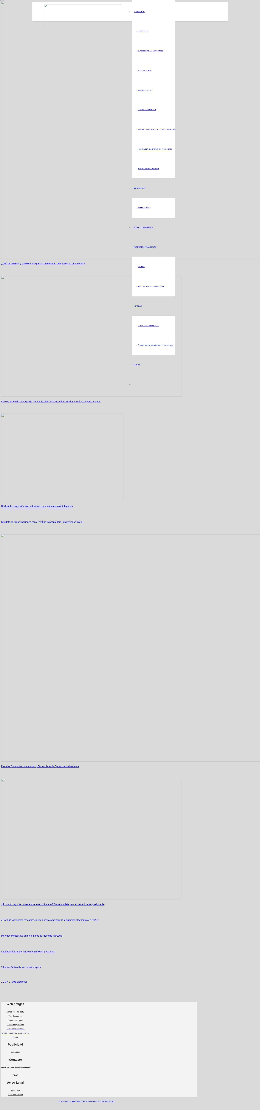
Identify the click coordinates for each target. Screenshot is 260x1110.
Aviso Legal (15, 1090)
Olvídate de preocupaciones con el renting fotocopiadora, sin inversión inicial (42, 522)
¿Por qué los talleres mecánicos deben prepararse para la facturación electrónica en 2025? (49, 920)
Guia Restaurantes (15, 1020)
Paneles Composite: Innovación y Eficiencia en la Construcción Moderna (40, 766)
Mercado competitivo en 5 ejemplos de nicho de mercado (31, 935)
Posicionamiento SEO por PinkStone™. (99, 1101)
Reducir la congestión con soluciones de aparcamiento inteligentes (37, 506)
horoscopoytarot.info (15, 1025)
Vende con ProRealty (15, 1012)
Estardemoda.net (15, 1016)
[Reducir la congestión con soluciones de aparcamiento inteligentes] (62, 500)
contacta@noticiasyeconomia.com (16, 1067)
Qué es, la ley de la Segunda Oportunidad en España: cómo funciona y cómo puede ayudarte (51, 401)
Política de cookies (15, 1095)
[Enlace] (82, 23)
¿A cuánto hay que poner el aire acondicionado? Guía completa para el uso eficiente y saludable (52, 904)
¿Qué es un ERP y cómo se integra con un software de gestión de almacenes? (43, 263)
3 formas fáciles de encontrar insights (21, 967)
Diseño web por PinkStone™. (71, 1101)
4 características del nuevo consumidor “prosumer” (28, 951)
